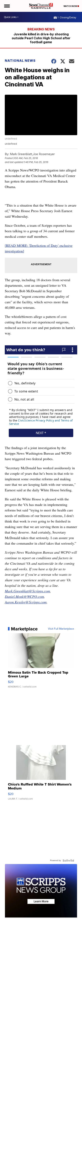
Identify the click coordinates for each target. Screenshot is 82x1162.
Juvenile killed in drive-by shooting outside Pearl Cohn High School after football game (41, 38)
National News (20, 61)
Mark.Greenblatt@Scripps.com (27, 591)
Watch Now (70, 6)
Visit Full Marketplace (61, 628)
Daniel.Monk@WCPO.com (24, 596)
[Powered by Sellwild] (68, 860)
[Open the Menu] (6, 6)
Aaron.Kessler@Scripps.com (26, 602)
